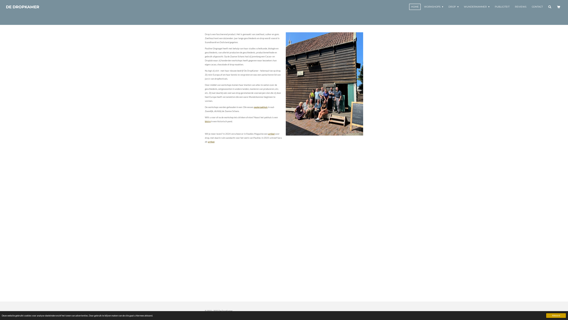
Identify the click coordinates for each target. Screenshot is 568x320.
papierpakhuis (261, 107)
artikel (271, 133)
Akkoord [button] (556, 315)
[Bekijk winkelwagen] (558, 7)
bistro (208, 121)
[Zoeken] (549, 7)
